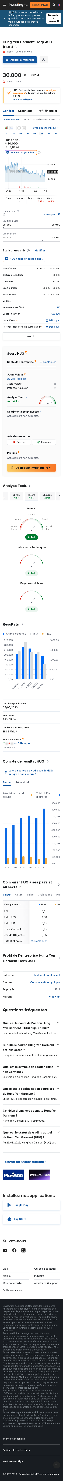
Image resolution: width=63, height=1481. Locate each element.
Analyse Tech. (15, 486)
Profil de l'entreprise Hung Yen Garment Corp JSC (29, 958)
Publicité (39, 1275)
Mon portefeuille (12, 1283)
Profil (26, 119)
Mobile (7, 1275)
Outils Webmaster (13, 1290)
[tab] (16, 496)
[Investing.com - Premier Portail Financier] (18, 5)
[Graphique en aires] (11, 128)
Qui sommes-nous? (45, 1268)
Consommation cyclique (45, 982)
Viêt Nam (54, 996)
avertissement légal (13, 1461)
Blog (5, 1268)
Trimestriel (22, 782)
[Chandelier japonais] (6, 128)
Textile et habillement (46, 975)
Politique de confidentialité (17, 1450)
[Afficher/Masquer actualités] (24, 128)
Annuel (7, 782)
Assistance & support (46, 1283)
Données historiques (44, 119)
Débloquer (40, 940)
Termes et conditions (14, 1438)
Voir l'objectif (49, 214)
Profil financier (47, 111)
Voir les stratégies (22, 99)
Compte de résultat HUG (23, 761)
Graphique (25, 111)
